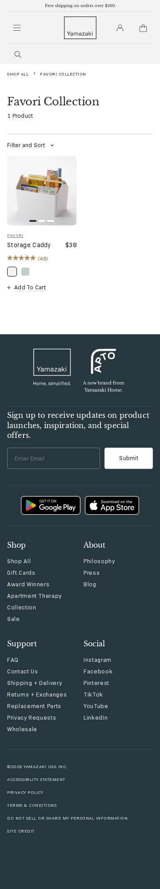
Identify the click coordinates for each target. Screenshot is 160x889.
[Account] (120, 28)
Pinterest (96, 682)
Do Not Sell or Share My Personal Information (67, 818)
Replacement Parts (34, 705)
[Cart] (143, 28)
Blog (90, 584)
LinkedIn (96, 717)
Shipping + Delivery (34, 682)
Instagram (98, 659)
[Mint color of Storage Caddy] (25, 271)
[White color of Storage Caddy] (12, 271)
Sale (13, 618)
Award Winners (28, 584)
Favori (15, 235)
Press (92, 572)
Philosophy (99, 561)
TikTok (93, 694)
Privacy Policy (25, 792)
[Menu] (17, 28)
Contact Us (22, 671)
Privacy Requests (31, 717)
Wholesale (22, 729)
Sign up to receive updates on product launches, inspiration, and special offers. (78, 425)
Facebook (98, 671)
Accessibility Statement (36, 779)
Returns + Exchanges (37, 694)
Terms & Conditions (31, 805)
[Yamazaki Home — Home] (80, 27)
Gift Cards (21, 572)
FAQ (13, 659)
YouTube (96, 705)
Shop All (17, 74)
